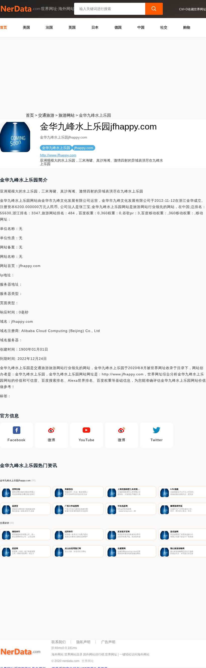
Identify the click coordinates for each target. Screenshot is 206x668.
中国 (140, 27)
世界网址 (88, 661)
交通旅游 (46, 115)
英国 (72, 27)
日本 (94, 27)
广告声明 (108, 642)
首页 (3, 27)
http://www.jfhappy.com (58, 155)
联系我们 (59, 642)
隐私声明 (83, 642)
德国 (118, 27)
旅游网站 (67, 115)
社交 (163, 27)
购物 (186, 27)
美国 (26, 27)
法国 (49, 27)
